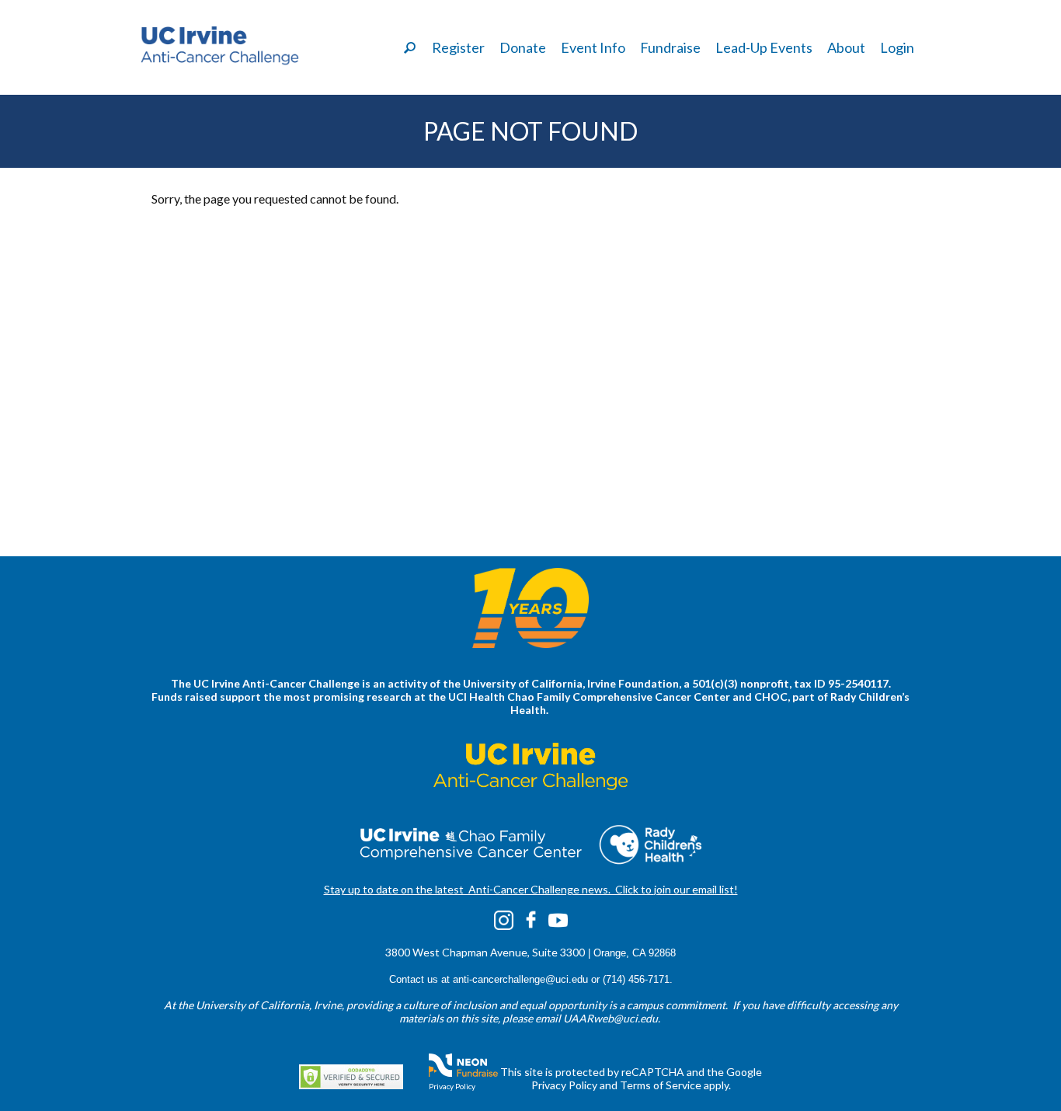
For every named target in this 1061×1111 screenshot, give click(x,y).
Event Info (593, 47)
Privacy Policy (452, 1086)
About (846, 47)
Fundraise (670, 47)
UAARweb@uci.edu (610, 1018)
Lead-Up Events (763, 47)
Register (458, 47)
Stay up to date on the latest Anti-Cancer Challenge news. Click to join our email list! (531, 889)
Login (897, 47)
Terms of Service (660, 1085)
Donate (522, 47)
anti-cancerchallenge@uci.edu (520, 979)
